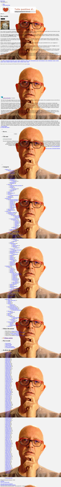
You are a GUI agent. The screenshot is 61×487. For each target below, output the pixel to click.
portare (11, 61)
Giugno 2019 (7, 410)
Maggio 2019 (7, 411)
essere (46, 60)
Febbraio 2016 (8, 453)
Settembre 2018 (8, 420)
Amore (11, 233)
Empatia (11, 255)
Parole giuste (17, 217)
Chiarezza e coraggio (16, 215)
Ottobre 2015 (7, 457)
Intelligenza (12, 259)
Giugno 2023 (7, 359)
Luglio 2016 (7, 448)
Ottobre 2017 (7, 432)
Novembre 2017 (8, 431)
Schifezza (14, 318)
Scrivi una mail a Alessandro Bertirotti (53, 148)
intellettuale (50, 60)
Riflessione (14, 227)
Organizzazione (11, 193)
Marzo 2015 (7, 464)
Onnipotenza (14, 188)
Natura (9, 184)
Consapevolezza (13, 218)
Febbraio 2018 (8, 427)
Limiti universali (13, 229)
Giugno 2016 (7, 449)
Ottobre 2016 (7, 444)
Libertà (57, 60)
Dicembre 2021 (8, 378)
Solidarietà (10, 196)
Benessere (7, 198)
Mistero (13, 241)
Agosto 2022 (7, 369)
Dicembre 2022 (8, 365)
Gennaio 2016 (8, 454)
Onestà (11, 287)
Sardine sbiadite (4, 126)
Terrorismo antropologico (17, 310)
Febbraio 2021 (8, 389)
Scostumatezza (13, 293)
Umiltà (11, 208)
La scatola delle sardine (4, 127)
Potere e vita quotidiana (9, 346)
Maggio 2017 (7, 437)
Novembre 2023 (8, 353)
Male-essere (7, 299)
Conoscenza (14, 219)
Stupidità (16, 247)
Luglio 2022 (7, 370)
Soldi (11, 291)
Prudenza (12, 262)
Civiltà (9, 267)
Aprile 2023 (7, 361)
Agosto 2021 (7, 382)
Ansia (11, 242)
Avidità (9, 301)
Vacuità (16, 228)
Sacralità (11, 187)
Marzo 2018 (7, 426)
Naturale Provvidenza (14, 200)
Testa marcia (14, 283)
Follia (11, 256)
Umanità (9, 298)
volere (28, 61)
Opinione (16, 225)
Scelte (11, 205)
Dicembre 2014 (8, 467)
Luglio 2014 (7, 472)
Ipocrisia (11, 322)
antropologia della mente (9, 60)
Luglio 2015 (7, 460)
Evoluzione (7, 266)
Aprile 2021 (7, 387)
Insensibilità (14, 254)
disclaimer (2, 481)
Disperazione (12, 250)
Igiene (11, 285)
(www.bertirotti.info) (56, 146)
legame (54, 60)
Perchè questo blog (6, 5)
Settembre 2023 (8, 355)
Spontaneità (10, 197)
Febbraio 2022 (8, 376)
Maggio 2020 (7, 398)
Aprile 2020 (7, 399)
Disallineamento (15, 245)
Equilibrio (14, 275)
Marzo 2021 (7, 388)
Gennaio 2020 (8, 403)
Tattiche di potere (8, 344)
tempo (25, 61)
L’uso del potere (8, 345)
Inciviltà (9, 303)
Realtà (11, 230)
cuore (29, 60)
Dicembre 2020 (8, 391)
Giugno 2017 (7, 436)
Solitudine (12, 319)
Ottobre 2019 (7, 406)
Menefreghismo (13, 286)
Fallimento (10, 292)
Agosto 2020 (7, 395)
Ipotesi (16, 224)
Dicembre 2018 (8, 417)
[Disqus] (30, 80)
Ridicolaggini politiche (14, 325)
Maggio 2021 (7, 385)
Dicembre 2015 (8, 455)
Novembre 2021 (8, 379)
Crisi (13, 244)
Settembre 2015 (8, 458)
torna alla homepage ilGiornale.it (6, 483)
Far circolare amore (18, 238)
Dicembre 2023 (8, 352)
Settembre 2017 (8, 433)
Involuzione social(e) (14, 307)
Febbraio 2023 (8, 363)
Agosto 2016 (7, 447)
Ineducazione (12, 305)
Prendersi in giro (11, 210)
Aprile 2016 (7, 451)
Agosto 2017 (7, 434)
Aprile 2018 (7, 425)
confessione (22, 60)
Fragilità (13, 239)
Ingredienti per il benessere (13, 199)
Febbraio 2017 (8, 440)
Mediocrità (12, 261)
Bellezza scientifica (11, 170)
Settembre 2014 (8, 470)
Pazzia (16, 240)
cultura (26, 60)
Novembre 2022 (8, 366)
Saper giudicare (15, 282)
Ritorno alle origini (11, 296)
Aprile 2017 (7, 438)
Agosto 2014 (7, 471)
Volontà (13, 260)
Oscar (16, 281)
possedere (15, 61)
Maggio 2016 (7, 450)
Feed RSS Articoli (3, 484)
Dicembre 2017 (8, 429)
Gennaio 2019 (8, 416)
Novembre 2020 (8, 392)
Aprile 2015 (7, 463)
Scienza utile (12, 172)
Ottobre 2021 (7, 380)
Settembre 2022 (8, 368)
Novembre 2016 (8, 443)
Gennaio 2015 (8, 466)
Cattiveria (9, 302)
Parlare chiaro (17, 216)
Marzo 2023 (7, 362)
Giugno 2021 (7, 384)
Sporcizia (9, 326)
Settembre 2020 (8, 394)
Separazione (12, 189)
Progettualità (12, 180)
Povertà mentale (11, 321)
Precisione (12, 171)
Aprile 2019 (7, 412)
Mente (9, 232)
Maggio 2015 (7, 462)
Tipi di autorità (8, 343)
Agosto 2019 (7, 408)
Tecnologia (12, 173)
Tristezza (14, 320)
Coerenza (12, 214)
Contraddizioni (13, 243)
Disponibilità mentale (14, 252)
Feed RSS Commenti (12, 484)
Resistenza (12, 203)
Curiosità (16, 220)
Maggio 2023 (7, 360)
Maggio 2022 (7, 373)
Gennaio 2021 (8, 390)
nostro (5, 61)
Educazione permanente (16, 274)
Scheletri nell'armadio (16, 317)
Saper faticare (12, 204)
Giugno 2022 (7, 371)
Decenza (11, 270)
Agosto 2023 (7, 356)
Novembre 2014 (8, 468)
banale (18, 60)
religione (21, 61)
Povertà (9, 315)
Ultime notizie (8, 338)
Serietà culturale (13, 206)
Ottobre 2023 (7, 354)
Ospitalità (14, 277)
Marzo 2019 (7, 413)
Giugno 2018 (7, 423)
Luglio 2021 (7, 383)
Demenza (12, 248)
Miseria (11, 316)
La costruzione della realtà (10, 347)
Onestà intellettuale (16, 288)
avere (16, 60)
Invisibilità (17, 223)
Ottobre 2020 (7, 393)
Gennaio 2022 (8, 377)
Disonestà (12, 179)
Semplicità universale (14, 195)
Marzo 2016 (7, 452)
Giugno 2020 (7, 397)
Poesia (9, 194)
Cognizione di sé (11, 213)
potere (18, 61)
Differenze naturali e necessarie (16, 185)
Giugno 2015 (7, 461)
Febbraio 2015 (8, 465)
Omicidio (12, 312)
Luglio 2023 (7, 358)
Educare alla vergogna (16, 273)
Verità (16, 226)
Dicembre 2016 (8, 442)
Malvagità (9, 311)
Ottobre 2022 (7, 367)
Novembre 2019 (8, 405)
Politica (11, 289)
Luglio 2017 (7, 435)
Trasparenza (12, 183)
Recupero (12, 202)
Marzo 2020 (7, 400)
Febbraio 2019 (8, 414)
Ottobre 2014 (7, 469)
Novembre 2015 (8, 456)
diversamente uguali (34, 60)
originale (8, 61)
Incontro (14, 276)
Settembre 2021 (8, 381)
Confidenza (14, 235)
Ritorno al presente (15, 231)
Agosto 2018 (7, 421)
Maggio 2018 (7, 424)
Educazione (12, 272)
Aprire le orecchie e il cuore (17, 234)
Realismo (12, 201)
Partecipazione (10, 209)
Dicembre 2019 (8, 404)
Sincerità (11, 175)
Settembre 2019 (8, 407)
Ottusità (13, 246)
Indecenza (12, 304)
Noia (11, 323)
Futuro (9, 295)
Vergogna (12, 264)
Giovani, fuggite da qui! (16, 331)
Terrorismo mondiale (14, 308)
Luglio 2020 (7, 396)
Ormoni (11, 186)
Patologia (9, 313)
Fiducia (13, 237)
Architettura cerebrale (12, 212)
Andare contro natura (12, 300)
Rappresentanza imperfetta (15, 290)
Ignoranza (17, 222)
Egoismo (11, 253)
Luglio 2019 (7, 409)
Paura (9, 314)
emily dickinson (42, 60)
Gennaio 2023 (8, 364)
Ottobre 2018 (7, 419)
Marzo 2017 (7, 439)
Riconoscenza (15, 279)
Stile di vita (10, 297)
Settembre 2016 (8, 446)
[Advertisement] (12, 157)
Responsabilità (15, 278)
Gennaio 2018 (8, 428)
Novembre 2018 (8, 418)
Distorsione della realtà (16, 249)
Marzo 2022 (7, 375)
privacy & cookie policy (5, 482)
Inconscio (12, 258)
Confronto (12, 269)
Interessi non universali (12, 306)
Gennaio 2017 (8, 441)
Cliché (11, 268)
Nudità (9, 191)
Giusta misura (12, 284)
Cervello (6, 211)
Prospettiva (14, 181)
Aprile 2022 (7, 374)
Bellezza (6, 169)
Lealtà (9, 174)
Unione (11, 190)
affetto (3, 60)
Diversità (11, 271)
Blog (4, 4)
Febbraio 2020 (8, 402)
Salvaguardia (12, 182)
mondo (1, 61)
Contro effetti (12, 177)
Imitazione (12, 257)
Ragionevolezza (13, 263)
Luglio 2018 (7, 422)
